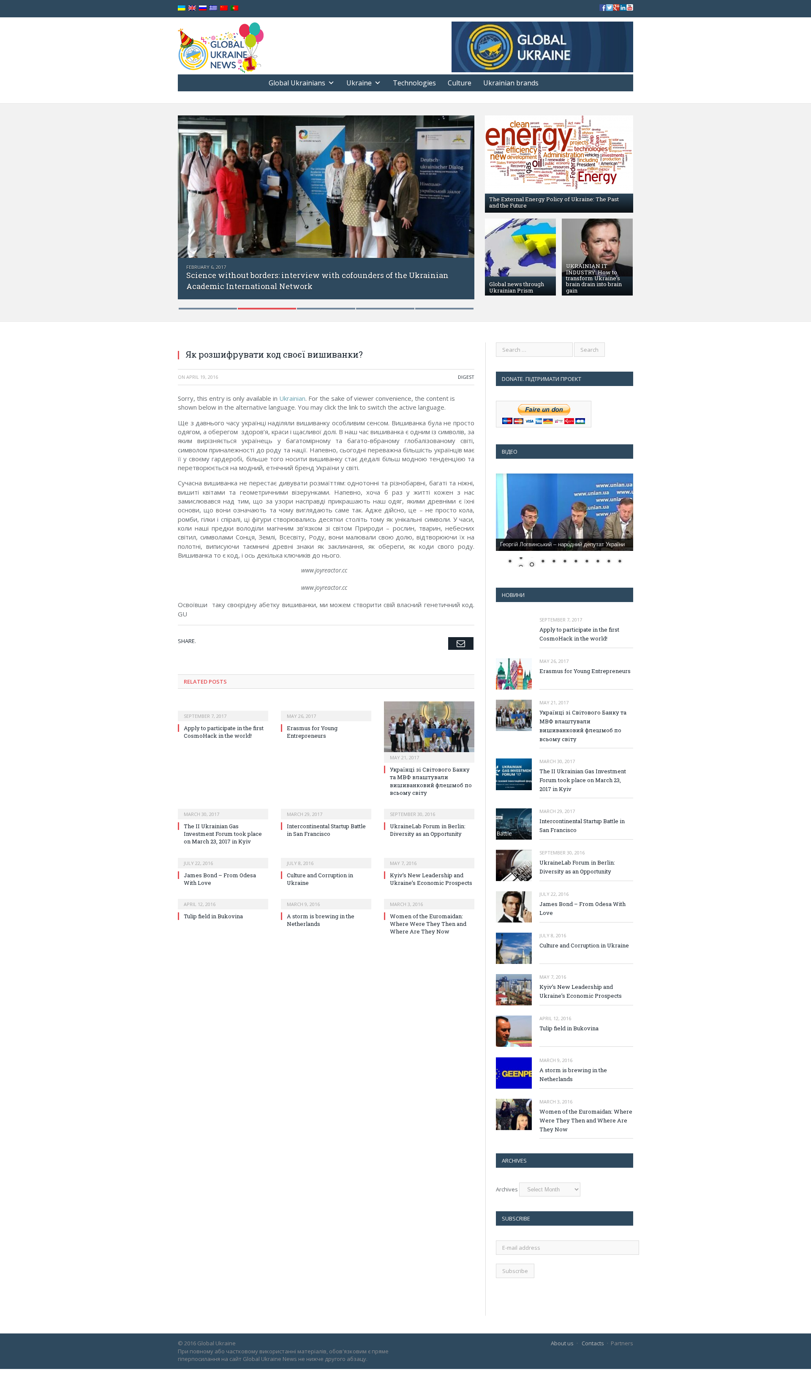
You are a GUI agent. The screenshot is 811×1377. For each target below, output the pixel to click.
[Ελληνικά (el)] (213, 8)
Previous (193, 207)
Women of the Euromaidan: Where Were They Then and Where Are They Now (428, 923)
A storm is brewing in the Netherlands (573, 1074)
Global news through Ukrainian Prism (516, 287)
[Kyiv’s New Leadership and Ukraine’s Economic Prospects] (429, 857)
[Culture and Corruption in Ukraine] (326, 857)
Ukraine (359, 83)
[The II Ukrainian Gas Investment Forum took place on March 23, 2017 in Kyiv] (223, 808)
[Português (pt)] (234, 8)
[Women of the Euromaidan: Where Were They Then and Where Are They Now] (429, 898)
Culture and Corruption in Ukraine (584, 945)
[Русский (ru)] (203, 8)
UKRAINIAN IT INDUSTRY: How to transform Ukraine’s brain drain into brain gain (594, 278)
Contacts (593, 1343)
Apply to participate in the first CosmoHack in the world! (224, 731)
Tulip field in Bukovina (213, 916)
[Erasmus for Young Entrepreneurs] (326, 710)
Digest (466, 377)
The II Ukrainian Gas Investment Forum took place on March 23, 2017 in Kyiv (223, 833)
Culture (459, 83)
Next (459, 207)
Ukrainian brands (511, 83)
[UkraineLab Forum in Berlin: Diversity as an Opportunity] (429, 808)
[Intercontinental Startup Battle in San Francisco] (326, 808)
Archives (507, 1189)
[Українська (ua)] (181, 8)
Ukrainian (292, 398)
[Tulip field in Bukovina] (223, 898)
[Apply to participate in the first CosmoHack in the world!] (223, 710)
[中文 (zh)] (224, 8)
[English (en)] (192, 8)
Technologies (414, 83)
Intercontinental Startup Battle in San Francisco (326, 830)
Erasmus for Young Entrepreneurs (312, 731)
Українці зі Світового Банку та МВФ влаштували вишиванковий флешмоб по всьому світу (431, 781)
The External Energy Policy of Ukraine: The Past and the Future (554, 202)
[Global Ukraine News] (221, 46)
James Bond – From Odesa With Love (582, 908)
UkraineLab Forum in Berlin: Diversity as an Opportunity (427, 830)
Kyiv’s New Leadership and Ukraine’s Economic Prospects (431, 879)
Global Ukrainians (297, 83)
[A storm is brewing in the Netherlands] (326, 898)
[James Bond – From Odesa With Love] (223, 857)
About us (562, 1343)
